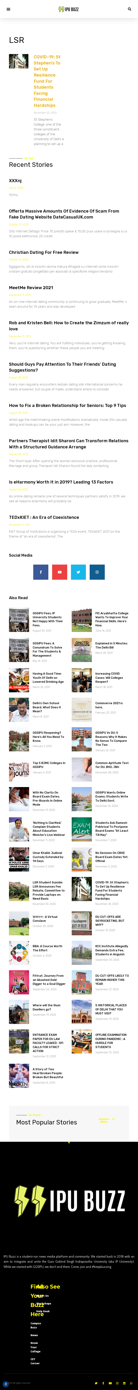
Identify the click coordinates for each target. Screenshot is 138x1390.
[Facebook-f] (40, 572)
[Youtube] (59, 572)
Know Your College (35, 1347)
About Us (42, 1295)
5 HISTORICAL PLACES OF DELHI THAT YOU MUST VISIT (111, 1009)
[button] (8, 9)
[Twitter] (78, 572)
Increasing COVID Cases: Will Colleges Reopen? (109, 677)
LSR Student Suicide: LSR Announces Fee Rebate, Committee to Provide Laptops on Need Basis (49, 890)
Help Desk (43, 1311)
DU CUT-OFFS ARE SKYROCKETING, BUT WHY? (110, 921)
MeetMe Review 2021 (31, 287)
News (34, 1335)
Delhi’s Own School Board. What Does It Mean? (47, 707)
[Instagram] (97, 572)
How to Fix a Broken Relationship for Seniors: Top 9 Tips (67, 405)
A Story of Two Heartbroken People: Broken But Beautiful (48, 1073)
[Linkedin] (124, 1383)
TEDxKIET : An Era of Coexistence (44, 517)
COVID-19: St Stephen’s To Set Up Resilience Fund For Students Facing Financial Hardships (47, 81)
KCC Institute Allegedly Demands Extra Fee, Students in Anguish (111, 950)
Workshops (43, 1303)
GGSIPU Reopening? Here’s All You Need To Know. (48, 737)
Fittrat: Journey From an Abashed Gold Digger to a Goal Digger (49, 980)
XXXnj (15, 180)
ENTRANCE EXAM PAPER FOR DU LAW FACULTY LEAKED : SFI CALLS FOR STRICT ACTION (48, 1043)
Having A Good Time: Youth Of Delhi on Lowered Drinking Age (48, 677)
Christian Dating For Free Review (44, 252)
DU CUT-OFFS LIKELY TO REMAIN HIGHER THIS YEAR (112, 980)
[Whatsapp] (131, 1383)
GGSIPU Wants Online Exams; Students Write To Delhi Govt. (111, 796)
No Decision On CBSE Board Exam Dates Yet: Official (111, 857)
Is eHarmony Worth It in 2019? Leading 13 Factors (61, 482)
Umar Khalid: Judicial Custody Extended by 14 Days (48, 857)
